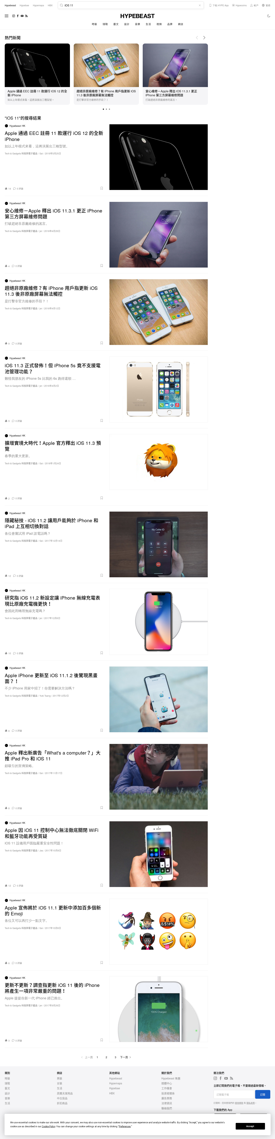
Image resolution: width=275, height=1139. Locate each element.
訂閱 (262, 1094)
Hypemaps (115, 1083)
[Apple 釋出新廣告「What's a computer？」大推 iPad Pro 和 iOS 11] (158, 777)
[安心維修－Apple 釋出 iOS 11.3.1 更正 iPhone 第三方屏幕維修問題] (175, 64)
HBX (112, 1093)
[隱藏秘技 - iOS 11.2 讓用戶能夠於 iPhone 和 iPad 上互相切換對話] (158, 544)
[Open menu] (7, 16)
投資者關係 (168, 1093)
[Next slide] (204, 37)
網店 (180, 24)
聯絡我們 (166, 1108)
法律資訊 (166, 1103)
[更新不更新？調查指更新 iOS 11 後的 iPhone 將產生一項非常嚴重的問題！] (158, 1009)
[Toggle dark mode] (269, 16)
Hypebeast (115, 1078)
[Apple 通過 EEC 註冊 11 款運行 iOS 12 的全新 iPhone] (37, 64)
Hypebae (114, 1088)
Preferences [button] (125, 1126)
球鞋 (105, 24)
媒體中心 (166, 1083)
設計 (126, 24)
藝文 (116, 24)
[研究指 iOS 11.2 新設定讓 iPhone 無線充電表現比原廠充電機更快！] (158, 622)
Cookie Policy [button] (48, 1126)
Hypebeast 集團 (170, 1078)
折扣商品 (62, 1103)
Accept (250, 1126)
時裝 (94, 24)
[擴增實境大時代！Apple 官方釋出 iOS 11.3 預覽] (158, 467)
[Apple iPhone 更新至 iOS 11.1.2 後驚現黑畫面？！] (158, 699)
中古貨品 (62, 1098)
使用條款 (239, 1102)
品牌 (169, 24)
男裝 (59, 1078)
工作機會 (166, 1088)
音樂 (137, 24)
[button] (103, 109)
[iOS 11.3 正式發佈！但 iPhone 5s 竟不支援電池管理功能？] (158, 389)
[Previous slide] (197, 37)
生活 (148, 24)
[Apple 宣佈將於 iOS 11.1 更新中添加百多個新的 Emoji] (158, 932)
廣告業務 (166, 1098)
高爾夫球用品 (65, 1093)
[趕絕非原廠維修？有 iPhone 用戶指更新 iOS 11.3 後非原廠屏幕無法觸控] (106, 64)
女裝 (59, 1083)
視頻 (159, 24)
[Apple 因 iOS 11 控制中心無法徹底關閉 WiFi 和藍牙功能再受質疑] (158, 854)
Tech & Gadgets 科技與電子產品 (21, 153)
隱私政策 (250, 1102)
